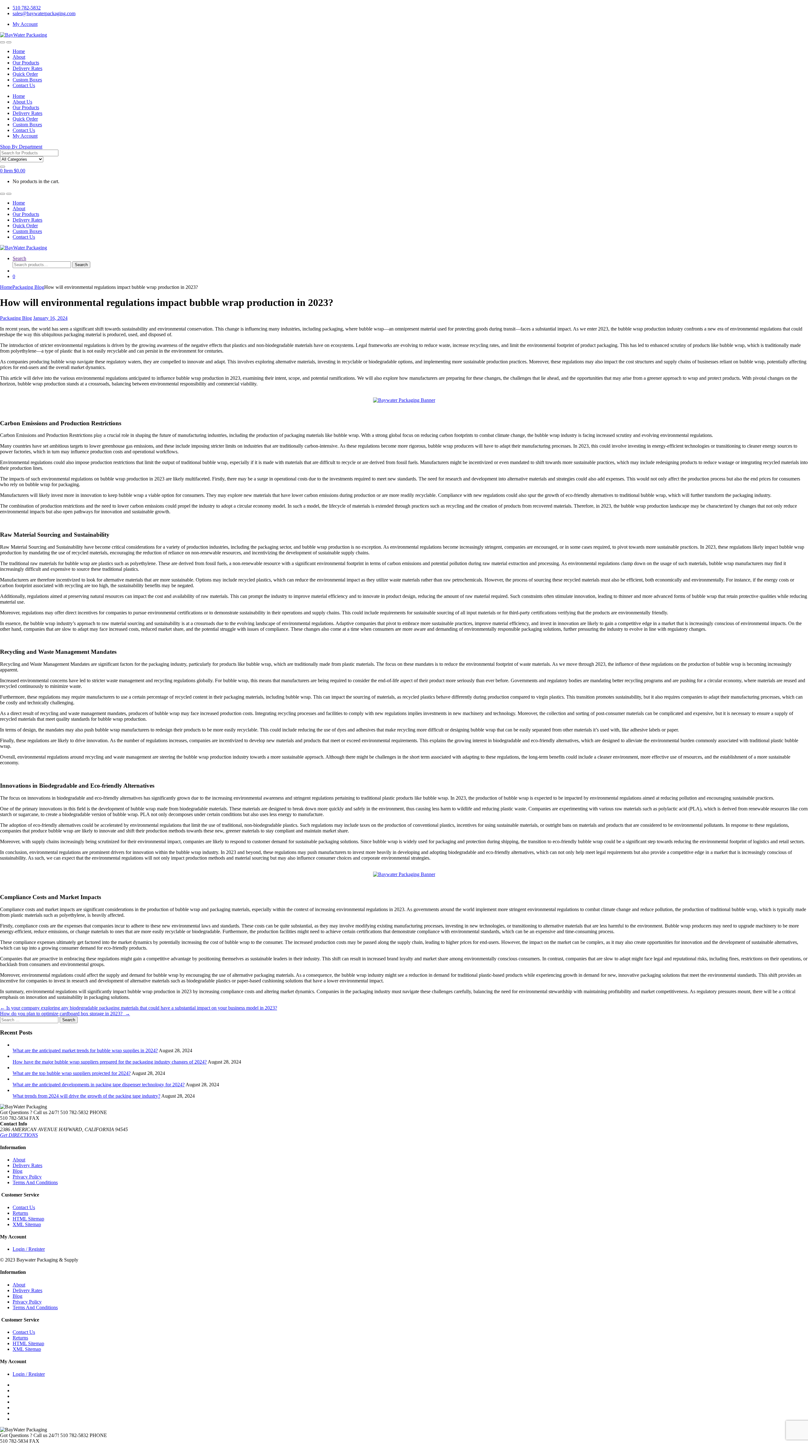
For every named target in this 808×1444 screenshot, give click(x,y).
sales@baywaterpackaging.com (44, 13)
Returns (20, 1213)
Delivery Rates (27, 68)
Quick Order (25, 74)
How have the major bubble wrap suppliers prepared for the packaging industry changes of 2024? (110, 1062)
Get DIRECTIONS (19, 1135)
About (19, 57)
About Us (22, 101)
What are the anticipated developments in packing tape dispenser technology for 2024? (99, 1084)
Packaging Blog (28, 287)
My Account (25, 24)
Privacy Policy (27, 1176)
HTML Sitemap (28, 1218)
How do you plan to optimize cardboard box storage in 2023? (65, 1013)
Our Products (26, 62)
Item (12, 170)
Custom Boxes (27, 79)
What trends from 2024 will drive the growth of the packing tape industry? (86, 1096)
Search (19, 258)
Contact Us (24, 85)
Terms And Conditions (35, 1182)
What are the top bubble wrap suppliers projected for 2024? (72, 1073)
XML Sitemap (27, 1224)
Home (19, 51)
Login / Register (29, 1249)
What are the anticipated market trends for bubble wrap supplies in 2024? (85, 1050)
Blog (17, 1171)
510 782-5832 (27, 7)
